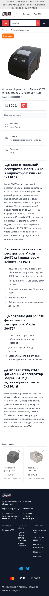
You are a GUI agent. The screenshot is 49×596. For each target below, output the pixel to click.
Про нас (26, 14)
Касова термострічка (19, 355)
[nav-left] (6, 466)
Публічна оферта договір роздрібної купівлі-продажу (22, 539)
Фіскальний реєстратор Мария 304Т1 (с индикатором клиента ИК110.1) (36, 469)
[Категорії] (5, 23)
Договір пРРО (8, 530)
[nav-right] (43, 466)
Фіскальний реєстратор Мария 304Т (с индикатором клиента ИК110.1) (12, 469)
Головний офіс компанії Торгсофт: (10, 516)
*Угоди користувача (11, 590)
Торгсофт (13, 342)
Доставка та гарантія (38, 538)
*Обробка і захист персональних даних (20, 587)
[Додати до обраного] (19, 450)
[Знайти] (38, 23)
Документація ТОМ (39, 531)
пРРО (29, 426)
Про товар (8, 36)
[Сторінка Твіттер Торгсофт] (28, 568)
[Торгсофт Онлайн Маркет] (6, 14)
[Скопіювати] (22, 97)
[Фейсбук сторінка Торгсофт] (21, 568)
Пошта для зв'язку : (30, 516)
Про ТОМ (38, 14)
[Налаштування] (44, 23)
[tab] (8, 36)
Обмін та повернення (38, 545)
